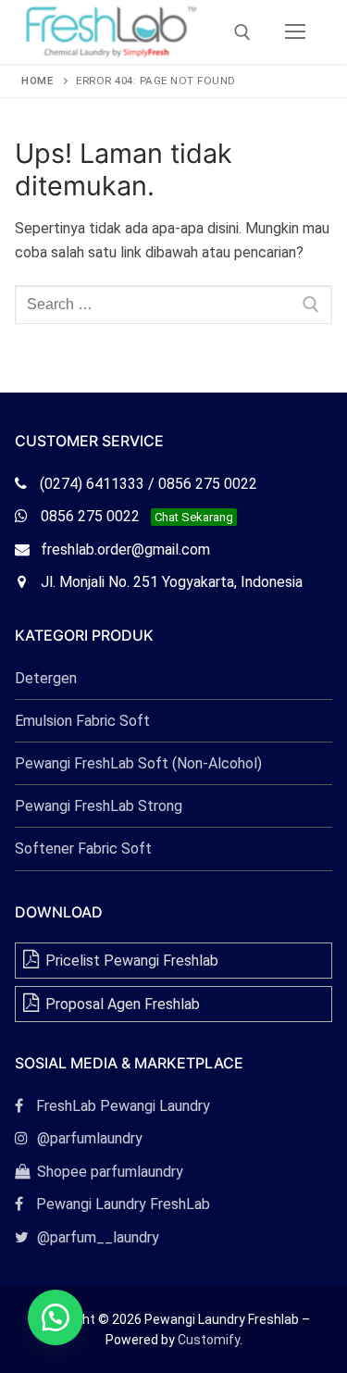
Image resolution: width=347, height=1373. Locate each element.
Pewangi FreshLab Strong (98, 806)
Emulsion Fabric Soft (82, 721)
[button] (55, 1317)
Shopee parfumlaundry (99, 1171)
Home (37, 80)
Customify (209, 1339)
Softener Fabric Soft (83, 848)
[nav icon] (295, 32)
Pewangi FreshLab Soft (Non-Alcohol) (138, 763)
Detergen (46, 678)
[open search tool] (242, 32)
